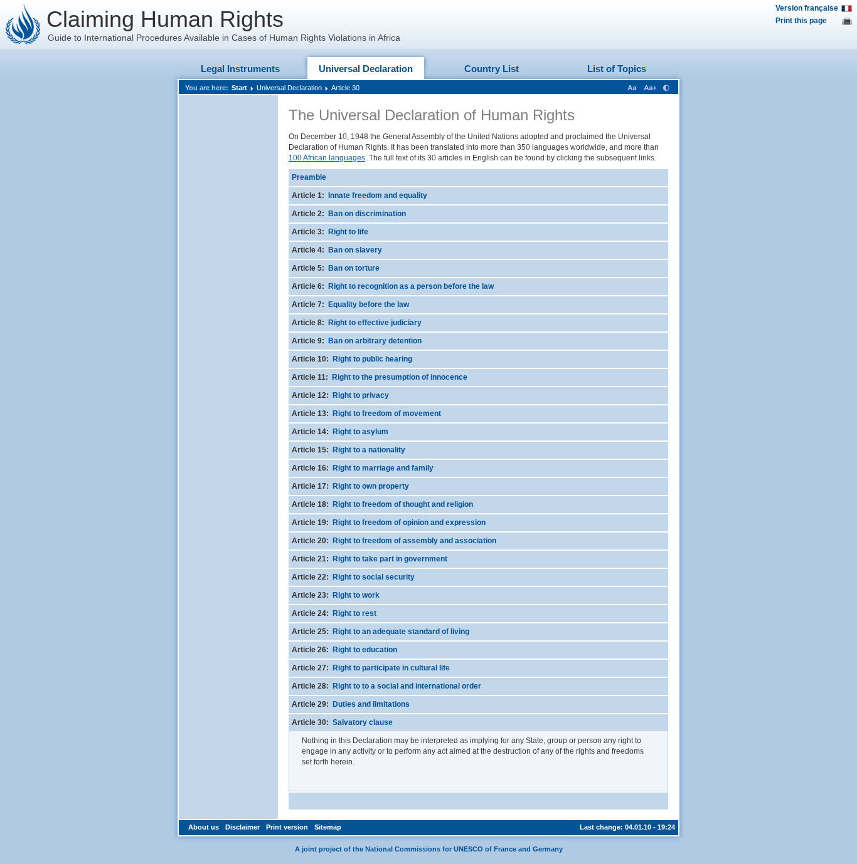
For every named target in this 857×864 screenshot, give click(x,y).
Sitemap (327, 827)
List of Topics (616, 68)
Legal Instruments (240, 68)
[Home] (23, 24)
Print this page (801, 20)
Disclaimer (242, 827)
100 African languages (327, 158)
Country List (491, 68)
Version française (806, 8)
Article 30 (345, 87)
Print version (287, 827)
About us (203, 827)
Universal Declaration (366, 68)
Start (239, 87)
